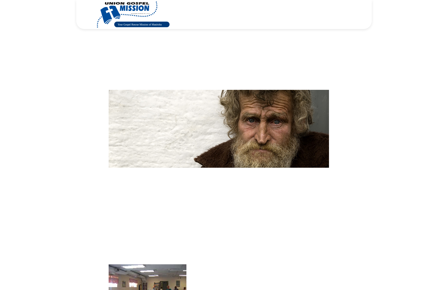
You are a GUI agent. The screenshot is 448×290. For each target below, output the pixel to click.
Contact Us (313, 14)
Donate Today (339, 14)
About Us (199, 14)
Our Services (228, 14)
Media (287, 14)
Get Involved (260, 14)
